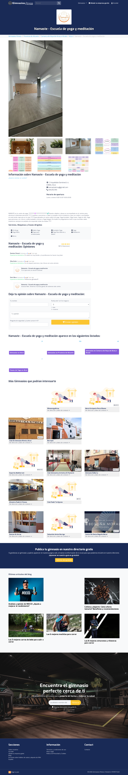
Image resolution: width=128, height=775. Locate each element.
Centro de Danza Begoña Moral (96, 534)
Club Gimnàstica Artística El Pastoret (60, 473)
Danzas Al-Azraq (15, 534)
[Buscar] (59, 3)
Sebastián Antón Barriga (56, 534)
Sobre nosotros (13, 749)
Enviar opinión (71, 322)
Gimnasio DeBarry (91, 473)
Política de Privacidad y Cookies (56, 753)
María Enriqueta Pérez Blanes (95, 408)
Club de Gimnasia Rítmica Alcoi (20, 441)
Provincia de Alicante (31, 36)
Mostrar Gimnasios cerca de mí (65, 707)
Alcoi (71, 36)
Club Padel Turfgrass (55, 502)
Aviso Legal (50, 751)
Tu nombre (13, 301)
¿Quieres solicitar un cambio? (17, 178)
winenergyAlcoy (53, 408)
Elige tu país (15, 772)
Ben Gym (50, 441)
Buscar (76, 703)
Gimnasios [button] (82, 3)
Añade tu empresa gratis (99, 3)
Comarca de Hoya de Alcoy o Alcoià (54, 36)
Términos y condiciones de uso (56, 749)
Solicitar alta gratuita (64, 560)
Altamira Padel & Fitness (18, 502)
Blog (9, 755)
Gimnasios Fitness (15, 36)
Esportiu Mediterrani (16, 473)
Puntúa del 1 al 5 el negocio (60, 301)
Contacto (87, 749)
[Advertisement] (93, 54)
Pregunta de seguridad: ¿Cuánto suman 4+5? (24, 321)
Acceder (115, 3)
